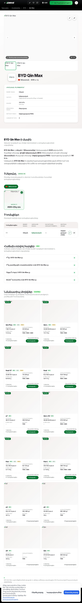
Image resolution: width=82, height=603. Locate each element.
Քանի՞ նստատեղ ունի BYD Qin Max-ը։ (40, 280)
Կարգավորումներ (54, 592)
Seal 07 (9, 370)
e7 (7, 416)
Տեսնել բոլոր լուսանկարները (18, 57)
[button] (44, 3)
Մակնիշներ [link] (16, 8)
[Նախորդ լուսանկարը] (8, 37)
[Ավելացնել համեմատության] (70, 18)
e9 (7, 551)
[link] (31, 8)
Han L (46, 462)
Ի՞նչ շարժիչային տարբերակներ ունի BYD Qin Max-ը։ (40, 265)
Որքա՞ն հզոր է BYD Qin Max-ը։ (40, 272)
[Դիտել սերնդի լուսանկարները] (21, 192)
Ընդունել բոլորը (71, 592)
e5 (45, 507)
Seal (45, 370)
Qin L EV (47, 416)
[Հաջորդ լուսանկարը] (74, 37)
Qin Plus (9, 325)
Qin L (46, 325)
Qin (45, 551)
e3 (7, 507)
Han (7, 462)
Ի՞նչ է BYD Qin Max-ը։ (40, 258)
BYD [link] (24, 8)
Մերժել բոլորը (37, 592)
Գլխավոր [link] (5, 8)
